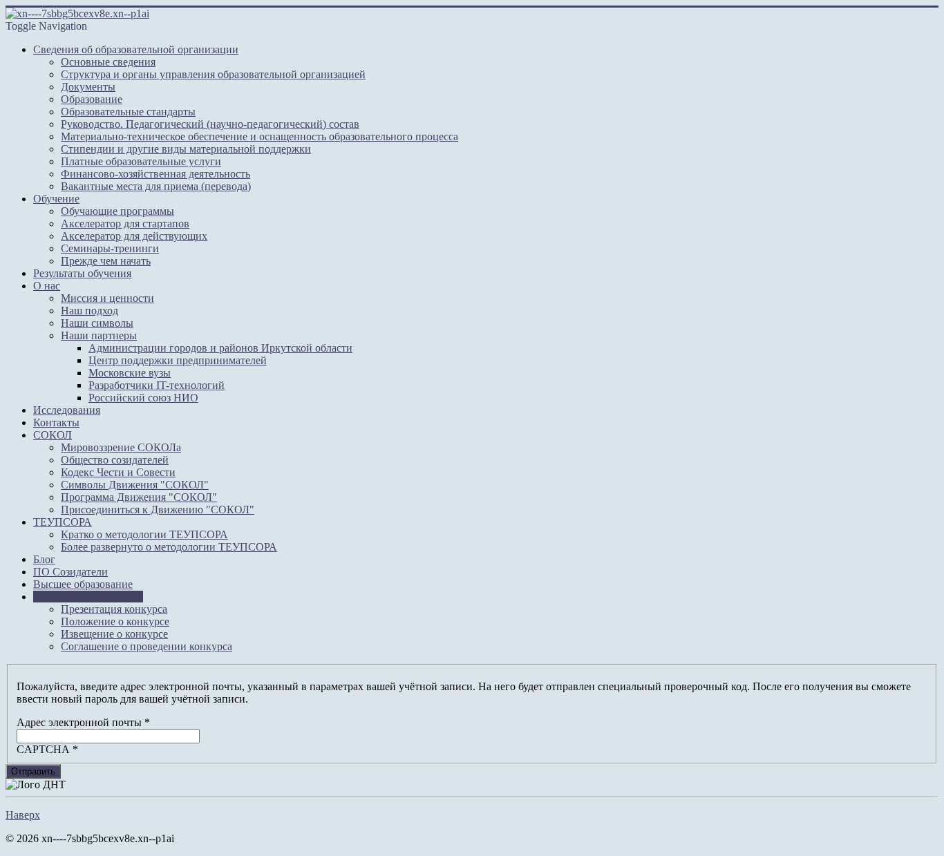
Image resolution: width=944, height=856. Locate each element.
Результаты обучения (82, 273)
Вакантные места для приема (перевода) (156, 186)
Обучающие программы (117, 211)
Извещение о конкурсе (114, 634)
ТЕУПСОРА (62, 522)
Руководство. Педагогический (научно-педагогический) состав (210, 124)
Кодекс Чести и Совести (118, 472)
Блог (44, 559)
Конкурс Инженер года (88, 596)
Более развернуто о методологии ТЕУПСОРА (169, 547)
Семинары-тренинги (110, 248)
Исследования (66, 410)
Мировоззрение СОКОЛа (121, 447)
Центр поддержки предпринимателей (177, 360)
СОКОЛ (52, 435)
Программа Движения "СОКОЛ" (139, 497)
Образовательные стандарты (128, 111)
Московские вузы (129, 373)
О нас (46, 286)
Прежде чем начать (106, 261)
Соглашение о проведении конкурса (146, 646)
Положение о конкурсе (115, 621)
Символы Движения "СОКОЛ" (135, 485)
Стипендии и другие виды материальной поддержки (186, 149)
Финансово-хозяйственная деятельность (155, 174)
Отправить (33, 771)
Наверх (23, 815)
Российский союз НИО (143, 397)
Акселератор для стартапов (125, 223)
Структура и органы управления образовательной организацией (213, 74)
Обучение (56, 199)
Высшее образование (83, 584)
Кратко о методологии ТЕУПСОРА (144, 534)
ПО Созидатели (70, 572)
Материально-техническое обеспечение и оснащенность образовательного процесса (259, 136)
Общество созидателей (115, 460)
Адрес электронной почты (83, 722)
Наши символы (97, 323)
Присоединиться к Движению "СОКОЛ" (157, 509)
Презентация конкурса (114, 609)
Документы (88, 87)
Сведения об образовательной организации (135, 49)
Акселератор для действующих (134, 236)
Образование (91, 99)
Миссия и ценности (107, 298)
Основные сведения (108, 62)
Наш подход (89, 310)
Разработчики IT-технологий (156, 385)
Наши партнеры (99, 335)
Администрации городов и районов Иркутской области (220, 348)
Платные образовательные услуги (141, 161)
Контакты (56, 422)
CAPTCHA (47, 749)
